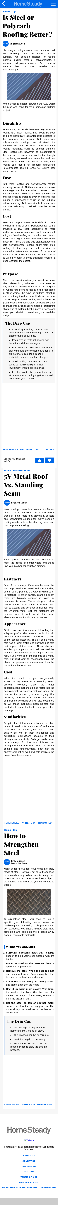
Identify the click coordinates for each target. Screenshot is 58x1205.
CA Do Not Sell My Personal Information (29, 1188)
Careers (29, 1172)
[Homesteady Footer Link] (29, 1130)
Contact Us (29, 1166)
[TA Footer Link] (29, 1140)
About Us (29, 1156)
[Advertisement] (29, 416)
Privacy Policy (29, 1182)
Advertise (29, 1161)
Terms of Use (29, 1177)
